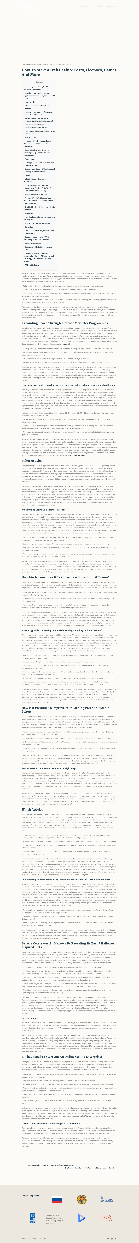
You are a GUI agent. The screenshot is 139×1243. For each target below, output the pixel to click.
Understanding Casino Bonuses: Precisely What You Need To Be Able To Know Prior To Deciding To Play (37, 188)
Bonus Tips (29, 227)
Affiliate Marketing (32, 265)
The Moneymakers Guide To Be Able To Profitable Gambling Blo (51, 1165)
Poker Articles (30, 102)
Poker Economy (30, 159)
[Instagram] (111, 1238)
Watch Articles (30, 137)
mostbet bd (65, 344)
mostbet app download (76, 455)
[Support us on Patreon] (115, 1238)
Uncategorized (47, 39)
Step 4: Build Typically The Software (38, 223)
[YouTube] (108, 1238)
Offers (27, 175)
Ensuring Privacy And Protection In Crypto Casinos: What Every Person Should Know (39, 95)
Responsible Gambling (33, 243)
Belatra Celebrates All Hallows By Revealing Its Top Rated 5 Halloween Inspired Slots (37, 152)
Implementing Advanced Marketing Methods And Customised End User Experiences (37, 143)
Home (38, 39)
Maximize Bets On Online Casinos (37, 194)
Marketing (29, 213)
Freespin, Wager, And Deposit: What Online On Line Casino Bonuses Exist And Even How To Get (38, 200)
